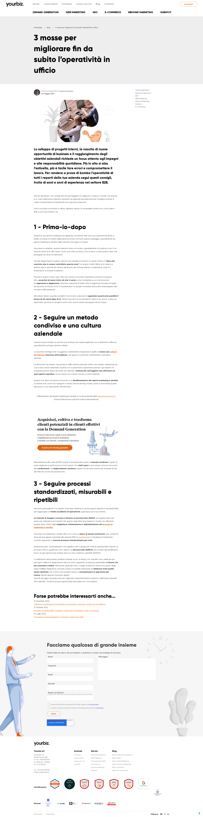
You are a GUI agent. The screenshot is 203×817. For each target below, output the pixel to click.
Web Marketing (75, 12)
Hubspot (165, 12)
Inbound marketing (140, 12)
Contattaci (188, 4)
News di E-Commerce (120, 770)
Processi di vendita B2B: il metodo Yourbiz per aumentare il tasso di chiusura (66, 610)
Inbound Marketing (142, 101)
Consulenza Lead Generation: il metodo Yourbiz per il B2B (59, 617)
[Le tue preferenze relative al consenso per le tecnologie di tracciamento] (199, 813)
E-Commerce (140, 107)
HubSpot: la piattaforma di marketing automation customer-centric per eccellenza (69, 604)
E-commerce (113, 12)
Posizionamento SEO (98, 761)
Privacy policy (38, 814)
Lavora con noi (83, 4)
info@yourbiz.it (44, 772)
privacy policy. (94, 704)
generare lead (84, 537)
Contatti (108, 4)
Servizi (36, 4)
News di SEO (116, 758)
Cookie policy (50, 814)
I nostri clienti (51, 4)
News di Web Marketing (120, 761)
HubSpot (138, 104)
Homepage (38, 27)
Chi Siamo (67, 4)
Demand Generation (45, 12)
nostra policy (99, 708)
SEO (95, 12)
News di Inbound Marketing (121, 764)
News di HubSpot (118, 767)
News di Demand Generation (122, 755)
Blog (98, 4)
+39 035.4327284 (43, 770)
